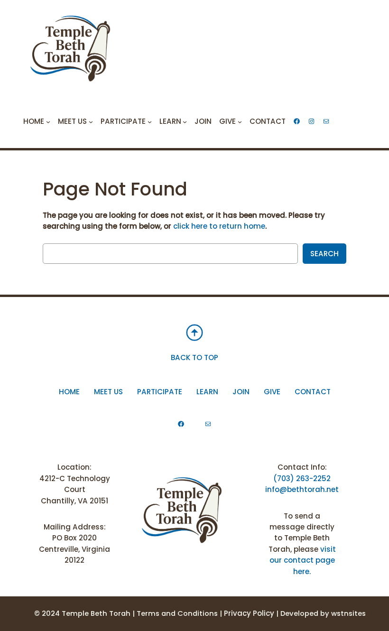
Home (69, 392)
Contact (313, 392)
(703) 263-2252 (302, 478)
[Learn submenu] (185, 121)
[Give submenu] (240, 121)
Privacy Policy (249, 613)
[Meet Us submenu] (91, 121)
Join (241, 392)
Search (324, 254)
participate (159, 392)
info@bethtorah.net (302, 489)
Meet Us (108, 392)
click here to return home (219, 226)
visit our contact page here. (302, 560)
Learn (207, 392)
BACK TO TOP (194, 357)
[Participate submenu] (150, 121)
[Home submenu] (48, 121)
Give (272, 392)
